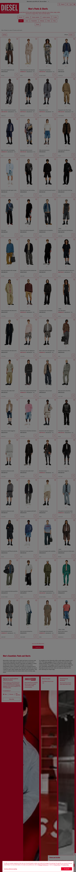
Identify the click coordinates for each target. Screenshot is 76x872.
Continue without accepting (10, 868)
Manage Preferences (43, 864)
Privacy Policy (57, 864)
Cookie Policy (65, 864)
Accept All (66, 868)
